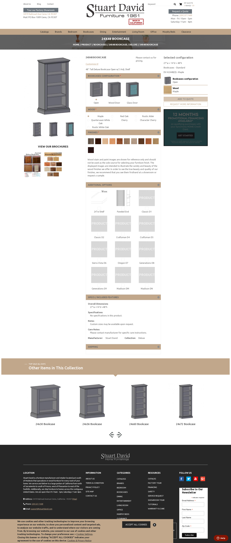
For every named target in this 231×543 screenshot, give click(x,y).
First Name (187, 509)
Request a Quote (180, 11)
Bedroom (72, 32)
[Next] (119, 434)
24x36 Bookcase (92, 424)
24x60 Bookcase (139, 424)
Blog (39, 4)
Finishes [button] (93, 132)
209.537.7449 (185, 15)
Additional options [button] (100, 185)
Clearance (186, 32)
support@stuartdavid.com (41, 509)
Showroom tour (156, 500)
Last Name (186, 517)
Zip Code (186, 526)
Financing (152, 487)
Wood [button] (91, 109)
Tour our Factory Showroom (41, 10)
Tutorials (153, 504)
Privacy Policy (93, 487)
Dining (103, 32)
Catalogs (44, 32)
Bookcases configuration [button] (103, 76)
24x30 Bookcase (45, 424)
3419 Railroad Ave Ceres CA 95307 (40, 14)
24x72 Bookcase (185, 424)
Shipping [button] (93, 347)
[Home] (115, 14)
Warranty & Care (156, 509)
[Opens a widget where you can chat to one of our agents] (221, 538)
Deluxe (133, 44)
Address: (28, 499)
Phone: (28, 504)
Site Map (90, 491)
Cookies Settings (84, 534)
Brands (58, 32)
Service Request (156, 496)
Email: (27, 509)
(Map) (74, 499)
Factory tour (154, 483)
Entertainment (119, 32)
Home (76, 44)
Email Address (189, 500)
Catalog (152, 479)
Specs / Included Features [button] (103, 297)
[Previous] (112, 434)
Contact (50, 4)
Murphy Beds (169, 32)
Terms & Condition (95, 483)
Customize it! (92, 64)
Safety (151, 491)
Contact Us (91, 496)
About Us (27, 4)
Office (153, 32)
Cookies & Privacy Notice (79, 540)
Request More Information (185, 104)
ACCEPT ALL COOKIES (136, 524)
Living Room (138, 32)
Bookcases (88, 32)
